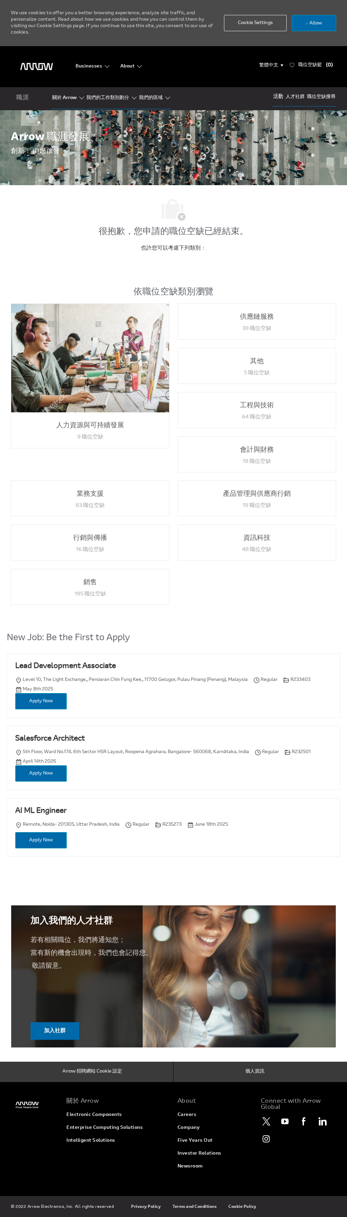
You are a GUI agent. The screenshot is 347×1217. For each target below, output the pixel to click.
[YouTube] (285, 1121)
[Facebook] (304, 1121)
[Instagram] (266, 1138)
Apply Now (41, 701)
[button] (271, 65)
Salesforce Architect (50, 739)
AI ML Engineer (40, 811)
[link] (34, 1105)
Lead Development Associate (65, 666)
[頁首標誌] (37, 67)
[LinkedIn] (322, 1121)
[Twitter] (266, 1121)
